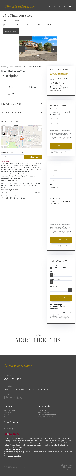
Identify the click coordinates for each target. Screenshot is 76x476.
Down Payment (55, 279)
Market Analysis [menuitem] (9, 428)
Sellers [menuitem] (6, 426)
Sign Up (51, 6)
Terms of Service (60, 246)
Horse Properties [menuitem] (10, 412)
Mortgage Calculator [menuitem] (45, 417)
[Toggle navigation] (70, 6)
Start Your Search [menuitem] (10, 410)
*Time (51, 192)
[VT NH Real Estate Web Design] (66, 467)
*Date (51, 185)
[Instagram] (21, 397)
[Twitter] (14, 397)
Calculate (60, 298)
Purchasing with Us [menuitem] (45, 412)
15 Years (63, 267)
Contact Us (53, 90)
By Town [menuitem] (7, 417)
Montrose (23, 196)
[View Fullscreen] (4, 134)
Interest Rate (54, 286)
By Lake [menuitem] (6, 414)
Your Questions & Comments (58, 199)
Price (51, 271)
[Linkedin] (7, 397)
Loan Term (53, 265)
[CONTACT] (11, 31)
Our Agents (60, 90)
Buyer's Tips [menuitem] (42, 410)
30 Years (55, 267)
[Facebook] (4, 397)
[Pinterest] (18, 397)
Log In (58, 6)
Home (3, 196)
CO (16, 196)
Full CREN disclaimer (9, 180)
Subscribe (61, 146)
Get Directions (33, 157)
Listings (10, 196)
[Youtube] (11, 397)
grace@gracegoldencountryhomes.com (27, 389)
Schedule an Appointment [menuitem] (47, 414)
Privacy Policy (67, 138)
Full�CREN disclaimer (12, 449)
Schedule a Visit (66, 165)
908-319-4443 (57, 82)
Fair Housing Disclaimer (10, 190)
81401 (6, 198)
